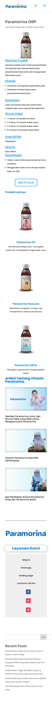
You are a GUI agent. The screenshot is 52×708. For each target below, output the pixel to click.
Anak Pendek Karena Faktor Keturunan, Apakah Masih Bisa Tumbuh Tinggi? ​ (25, 680)
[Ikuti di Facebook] (28, 591)
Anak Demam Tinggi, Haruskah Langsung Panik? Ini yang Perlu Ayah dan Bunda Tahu (24, 672)
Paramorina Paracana (26, 303)
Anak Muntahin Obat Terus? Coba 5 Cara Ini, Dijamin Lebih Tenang (24, 652)
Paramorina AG (26, 242)
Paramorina (39, 27)
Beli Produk (26, 183)
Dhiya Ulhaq (15, 27)
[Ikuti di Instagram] (28, 610)
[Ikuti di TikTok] (28, 600)
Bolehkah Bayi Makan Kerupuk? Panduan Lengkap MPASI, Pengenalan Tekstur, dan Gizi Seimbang (24, 662)
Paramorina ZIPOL (26, 365)
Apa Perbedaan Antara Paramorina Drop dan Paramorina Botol (24, 498)
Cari (43, 637)
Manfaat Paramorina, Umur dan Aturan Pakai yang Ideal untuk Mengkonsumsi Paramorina (22, 419)
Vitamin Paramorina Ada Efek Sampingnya (21, 459)
